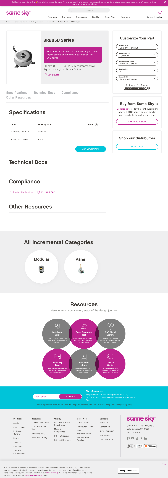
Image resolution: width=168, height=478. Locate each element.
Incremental (50, 22)
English (159, 17)
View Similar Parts (90, 149)
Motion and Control (21, 22)
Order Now (109, 17)
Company (125, 17)
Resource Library (39, 438)
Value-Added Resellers (83, 438)
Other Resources (18, 97)
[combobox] (89, 10)
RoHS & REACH (48, 192)
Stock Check (137, 147)
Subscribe (70, 397)
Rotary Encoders (37, 22)
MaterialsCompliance (59, 430)
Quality (95, 17)
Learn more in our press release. (84, 4)
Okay (164, 464)
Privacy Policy (126, 405)
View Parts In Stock (137, 122)
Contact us (122, 109)
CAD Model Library (40, 422)
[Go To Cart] (159, 13)
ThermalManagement (19, 451)
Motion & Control (17, 432)
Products (52, 17)
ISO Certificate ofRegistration (62, 423)
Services (66, 17)
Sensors (17, 442)
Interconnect (19, 427)
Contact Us (105, 427)
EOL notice (52, 58)
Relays (16, 438)
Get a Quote (53, 74)
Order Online (83, 422)
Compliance (70, 92)
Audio (16, 423)
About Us (104, 422)
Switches (17, 447)
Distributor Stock (85, 427)
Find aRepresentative (84, 432)
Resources (81, 17)
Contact (150, 17)
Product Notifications (23, 192)
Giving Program (107, 431)
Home (8, 22)
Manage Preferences (34, 475)
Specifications (16, 92)
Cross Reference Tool (39, 427)
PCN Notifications (62, 436)
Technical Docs (44, 92)
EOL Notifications (62, 440)
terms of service (99, 405)
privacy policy (83, 405)
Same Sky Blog (38, 433)
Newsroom (104, 435)
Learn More (115, 405)
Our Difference (106, 439)
